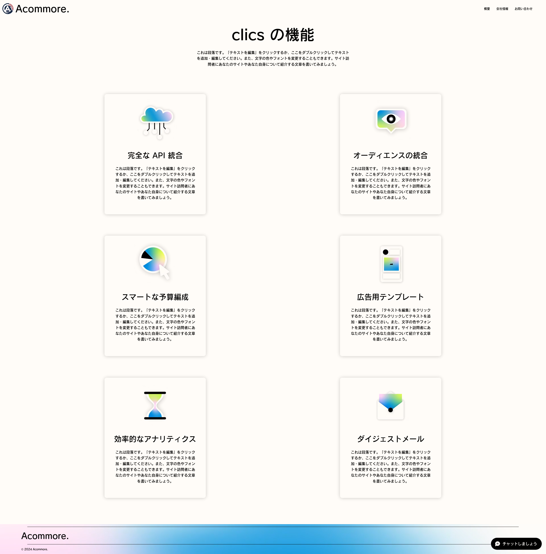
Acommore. (43, 8)
